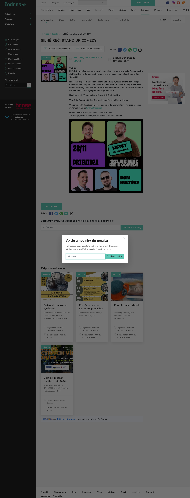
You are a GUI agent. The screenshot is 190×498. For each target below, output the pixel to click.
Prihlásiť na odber (114, 256)
